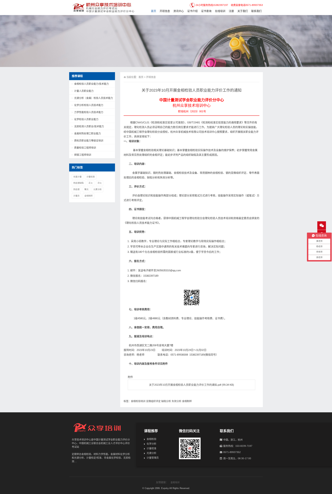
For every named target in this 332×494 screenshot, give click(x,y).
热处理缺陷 (78, 183)
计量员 (76, 196)
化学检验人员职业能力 (86, 119)
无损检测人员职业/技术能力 (89, 126)
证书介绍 (192, 11)
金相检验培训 (138, 401)
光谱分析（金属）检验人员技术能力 (93, 98)
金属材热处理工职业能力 (87, 133)
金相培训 (174, 482)
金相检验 (151, 439)
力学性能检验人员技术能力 (88, 112)
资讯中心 (178, 11)
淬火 (100, 183)
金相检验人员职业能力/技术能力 (91, 83)
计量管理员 (153, 457)
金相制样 (187, 401)
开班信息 (165, 11)
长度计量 (77, 177)
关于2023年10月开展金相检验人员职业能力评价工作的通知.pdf (185, 384)
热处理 (76, 189)
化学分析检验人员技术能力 (88, 105)
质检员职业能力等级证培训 (88, 140)
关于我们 (242, 11)
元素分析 (97, 189)
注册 (231, 11)
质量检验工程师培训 (85, 147)
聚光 (86, 189)
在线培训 (220, 11)
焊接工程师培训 (82, 154)
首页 (153, 11)
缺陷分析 (166, 401)
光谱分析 (151, 453)
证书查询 (206, 11)
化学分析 (151, 443)
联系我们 (256, 11)
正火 (91, 183)
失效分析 (176, 401)
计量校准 (90, 177)
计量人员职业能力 (84, 90)
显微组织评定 (153, 401)
